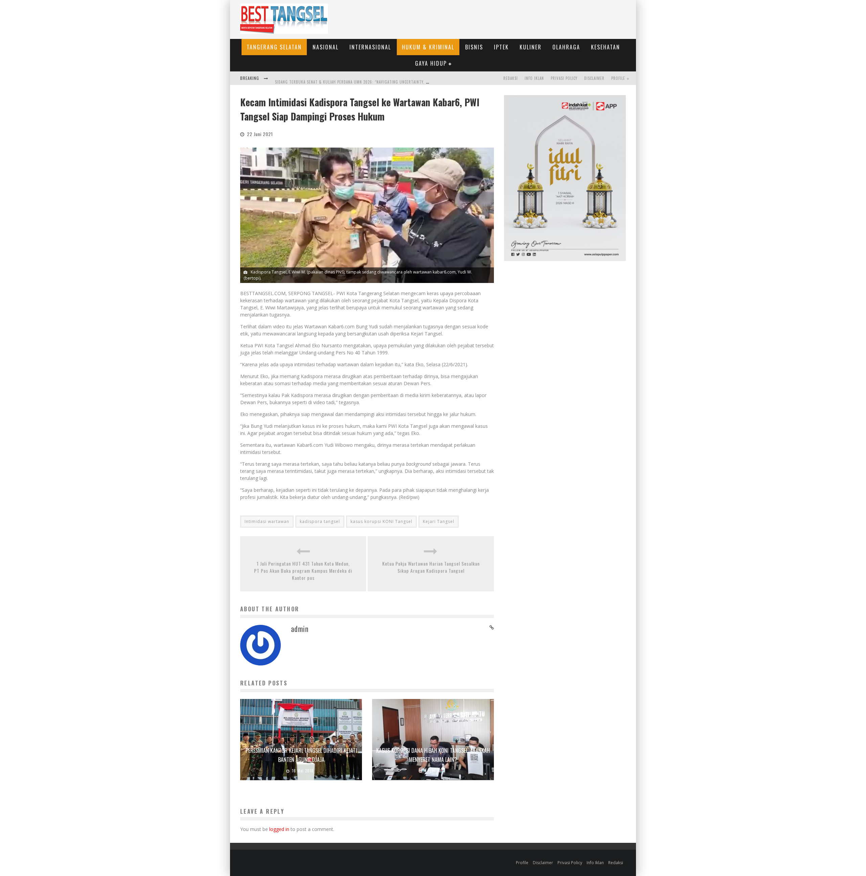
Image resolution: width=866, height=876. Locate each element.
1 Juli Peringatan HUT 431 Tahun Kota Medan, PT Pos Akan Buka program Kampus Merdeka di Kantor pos (303, 570)
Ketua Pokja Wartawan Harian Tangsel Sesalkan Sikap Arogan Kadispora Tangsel (431, 567)
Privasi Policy (564, 78)
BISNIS (474, 47)
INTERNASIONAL (370, 47)
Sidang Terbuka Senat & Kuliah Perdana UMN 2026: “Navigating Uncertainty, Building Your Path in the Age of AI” (386, 79)
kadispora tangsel (320, 521)
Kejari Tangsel (438, 521)
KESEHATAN (605, 47)
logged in (279, 829)
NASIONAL (326, 47)
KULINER (531, 47)
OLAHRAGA (566, 47)
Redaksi (510, 78)
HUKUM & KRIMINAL (428, 47)
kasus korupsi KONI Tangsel (381, 521)
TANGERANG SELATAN (274, 47)
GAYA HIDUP (431, 63)
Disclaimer (594, 78)
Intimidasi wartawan (267, 521)
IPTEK (501, 47)
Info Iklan (534, 78)
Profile (618, 78)
